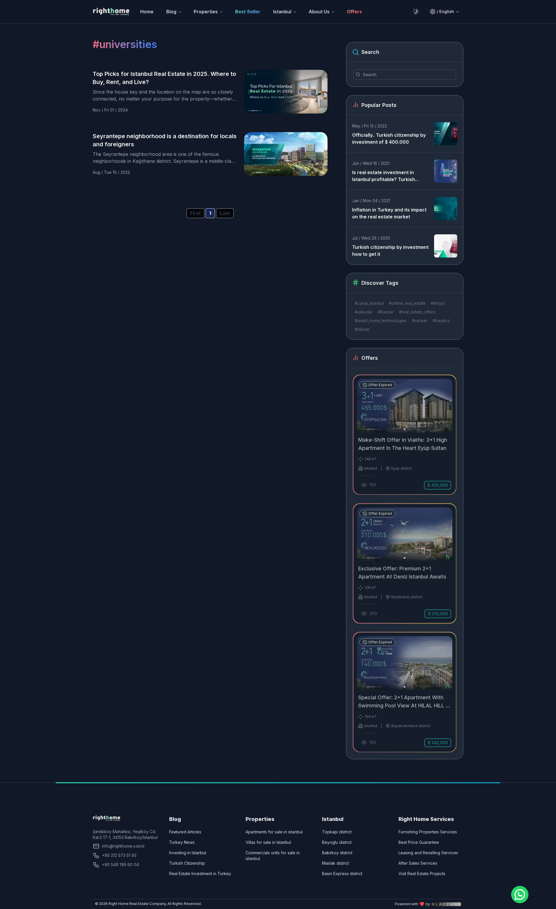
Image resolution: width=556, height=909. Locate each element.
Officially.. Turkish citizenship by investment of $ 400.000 (389, 138)
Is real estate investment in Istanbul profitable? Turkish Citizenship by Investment (383, 176)
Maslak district (335, 863)
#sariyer (419, 320)
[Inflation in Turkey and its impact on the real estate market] (445, 208)
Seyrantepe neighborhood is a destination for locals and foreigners (165, 140)
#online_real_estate (407, 303)
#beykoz (441, 320)
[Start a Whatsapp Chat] (519, 894)
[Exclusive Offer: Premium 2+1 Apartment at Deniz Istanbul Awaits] (405, 563)
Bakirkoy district (337, 852)
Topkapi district (337, 831)
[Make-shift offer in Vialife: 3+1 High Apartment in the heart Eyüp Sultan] (405, 434)
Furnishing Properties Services (427, 831)
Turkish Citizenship (187, 863)
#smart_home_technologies (381, 320)
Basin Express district (342, 873)
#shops (438, 303)
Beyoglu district (337, 842)
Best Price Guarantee (418, 842)
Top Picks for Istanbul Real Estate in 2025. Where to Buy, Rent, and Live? (164, 77)
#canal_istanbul (369, 303)
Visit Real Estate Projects (421, 873)
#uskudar (364, 311)
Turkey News (182, 842)
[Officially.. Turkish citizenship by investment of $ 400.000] (445, 133)
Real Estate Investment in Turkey (200, 873)
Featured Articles (185, 831)
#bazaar (386, 311)
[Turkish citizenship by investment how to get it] (445, 246)
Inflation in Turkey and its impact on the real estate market (389, 213)
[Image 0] (404, 429)
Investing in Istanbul (187, 852)
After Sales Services (417, 863)
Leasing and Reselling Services (428, 852)
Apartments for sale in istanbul (274, 831)
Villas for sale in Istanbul (268, 842)
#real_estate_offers (417, 311)
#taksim (362, 329)
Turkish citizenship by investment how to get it (390, 250)
